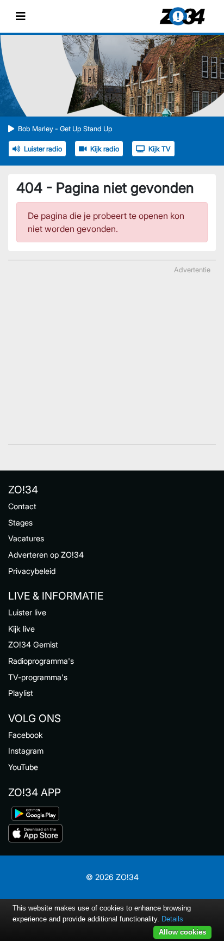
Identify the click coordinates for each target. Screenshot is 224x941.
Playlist (20, 693)
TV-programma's (37, 677)
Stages (20, 522)
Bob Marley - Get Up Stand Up (65, 129)
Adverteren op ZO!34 (46, 554)
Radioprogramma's (41, 660)
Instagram (25, 750)
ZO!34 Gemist (33, 644)
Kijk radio (104, 149)
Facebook (25, 735)
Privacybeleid (31, 571)
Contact (22, 506)
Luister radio (43, 149)
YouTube (23, 767)
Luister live (27, 612)
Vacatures (26, 538)
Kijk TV (159, 149)
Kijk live (21, 628)
